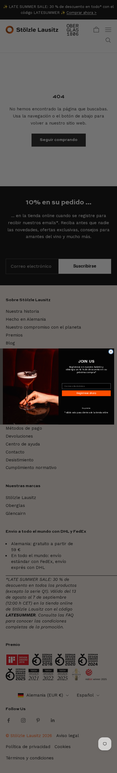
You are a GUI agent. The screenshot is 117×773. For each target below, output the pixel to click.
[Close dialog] (111, 352)
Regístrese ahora (86, 393)
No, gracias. (86, 408)
